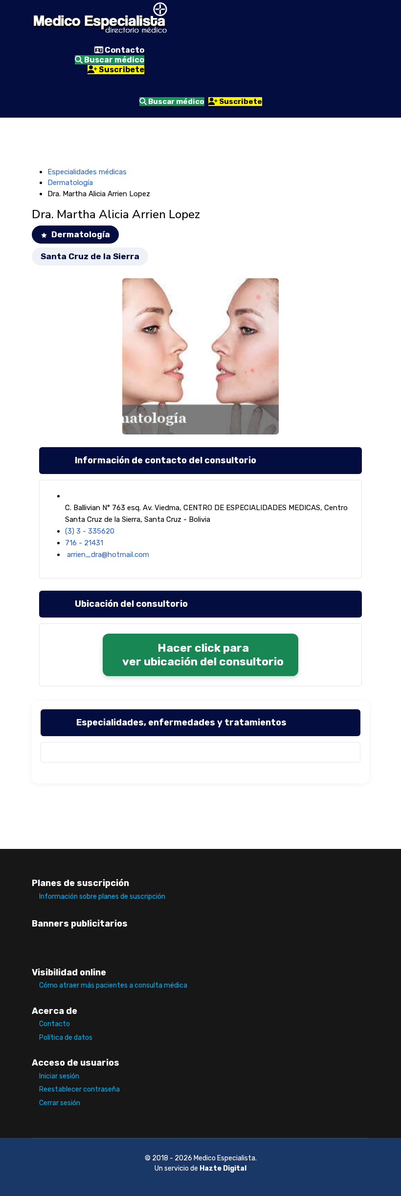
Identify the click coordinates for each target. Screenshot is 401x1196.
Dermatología (70, 182)
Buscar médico (113, 59)
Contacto (123, 50)
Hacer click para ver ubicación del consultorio (203, 654)
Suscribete (120, 69)
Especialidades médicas (87, 171)
